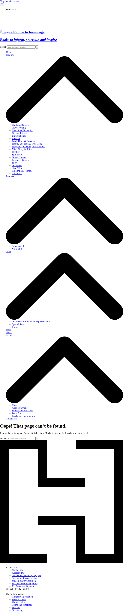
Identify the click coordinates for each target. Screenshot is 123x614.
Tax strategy (18, 610)
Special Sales (18, 324)
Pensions (16, 607)
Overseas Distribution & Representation (31, 321)
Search (3, 47)
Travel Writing (19, 127)
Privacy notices (19, 599)
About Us (10, 335)
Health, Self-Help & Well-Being (27, 144)
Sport (14, 162)
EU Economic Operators (23, 586)
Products (10, 55)
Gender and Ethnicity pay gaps (26, 575)
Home (9, 52)
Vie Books (17, 249)
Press (8, 329)
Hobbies (16, 152)
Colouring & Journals (22, 171)
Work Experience (20, 408)
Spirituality (17, 154)
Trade (8, 251)
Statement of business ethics (25, 578)
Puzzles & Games (20, 160)
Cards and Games (20, 125)
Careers (15, 405)
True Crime (17, 168)
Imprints (10, 176)
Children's (17, 173)
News (9, 332)
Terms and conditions (22, 605)
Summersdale (18, 246)
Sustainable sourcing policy (25, 583)
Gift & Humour (19, 157)
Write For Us (18, 413)
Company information (22, 596)
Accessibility (18, 572)
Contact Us (11, 418)
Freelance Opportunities (23, 416)
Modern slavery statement (24, 581)
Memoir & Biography (22, 130)
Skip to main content (10, 1)
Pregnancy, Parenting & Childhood (28, 146)
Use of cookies (19, 602)
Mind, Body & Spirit (22, 149)
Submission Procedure (22, 410)
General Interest (19, 133)
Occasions (17, 165)
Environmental (19, 135)
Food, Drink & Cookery (23, 141)
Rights (15, 327)
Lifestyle (16, 138)
